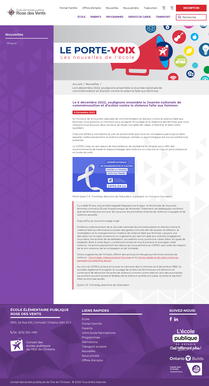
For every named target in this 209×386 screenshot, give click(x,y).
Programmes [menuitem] (114, 16)
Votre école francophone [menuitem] (99, 333)
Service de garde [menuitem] (139, 16)
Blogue (12, 43)
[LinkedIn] (176, 319)
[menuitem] (191, 8)
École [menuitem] (81, 16)
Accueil (77, 84)
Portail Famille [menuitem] (68, 8)
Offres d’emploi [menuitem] (91, 8)
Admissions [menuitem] (90, 342)
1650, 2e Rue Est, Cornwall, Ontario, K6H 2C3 (40, 322)
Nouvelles (14, 34)
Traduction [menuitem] (150, 8)
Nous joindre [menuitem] (131, 8)
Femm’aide (95, 257)
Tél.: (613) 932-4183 (25, 332)
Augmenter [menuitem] (164, 8)
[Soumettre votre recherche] (179, 17)
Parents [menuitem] (95, 16)
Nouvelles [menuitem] (112, 8)
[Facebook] (171, 319)
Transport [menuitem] (163, 16)
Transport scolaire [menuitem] (94, 346)
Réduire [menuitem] (172, 8)
